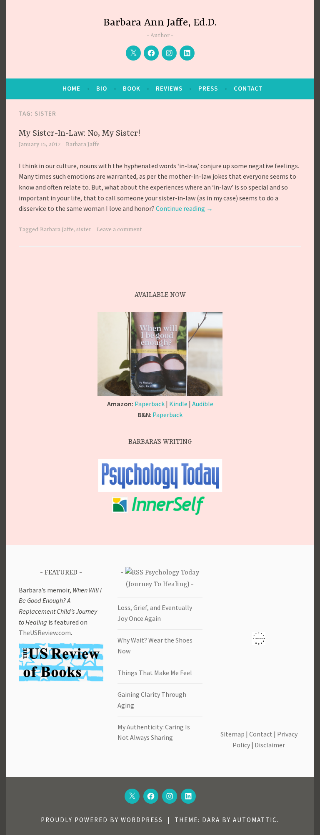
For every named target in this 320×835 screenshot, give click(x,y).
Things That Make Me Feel (155, 672)
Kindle (178, 404)
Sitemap (232, 734)
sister (83, 229)
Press (208, 88)
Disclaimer (270, 745)
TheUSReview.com (45, 632)
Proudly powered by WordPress (102, 820)
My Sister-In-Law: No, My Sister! (79, 133)
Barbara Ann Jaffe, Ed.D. (160, 23)
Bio (101, 88)
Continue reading (184, 208)
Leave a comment (119, 229)
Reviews (169, 88)
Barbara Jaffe (83, 144)
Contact (248, 88)
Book (131, 88)
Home (71, 88)
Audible (202, 404)
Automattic (255, 820)
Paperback (150, 404)
